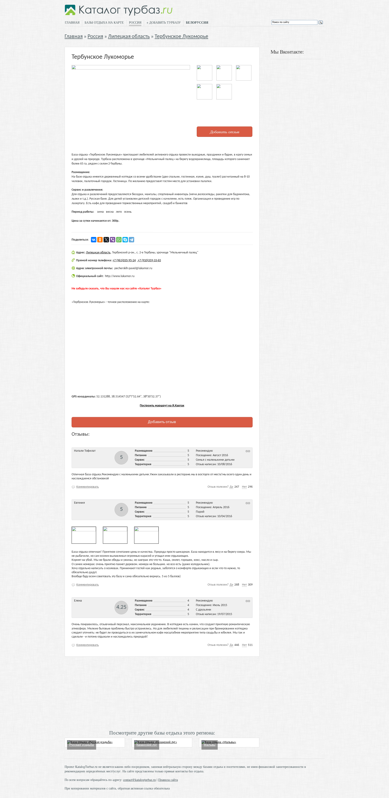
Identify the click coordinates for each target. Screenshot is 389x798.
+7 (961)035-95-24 (124, 260)
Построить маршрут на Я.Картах (162, 405)
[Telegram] (131, 239)
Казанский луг (146, 744)
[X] (106, 239)
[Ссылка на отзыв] (248, 451)
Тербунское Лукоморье (181, 36)
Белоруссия (197, 22)
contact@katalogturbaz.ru (139, 780)
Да (231, 487)
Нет (244, 487)
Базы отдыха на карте (104, 22)
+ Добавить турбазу (164, 22)
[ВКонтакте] (93, 239)
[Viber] (112, 239)
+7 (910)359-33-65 (149, 260)
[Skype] (125, 239)
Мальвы (209, 744)
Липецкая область (129, 36)
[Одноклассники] (100, 239)
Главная (72, 22)
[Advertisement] (162, 692)
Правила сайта (168, 780)
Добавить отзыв (224, 131)
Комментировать (87, 487)
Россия (135, 22)
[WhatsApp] (119, 239)
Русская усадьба (81, 744)
